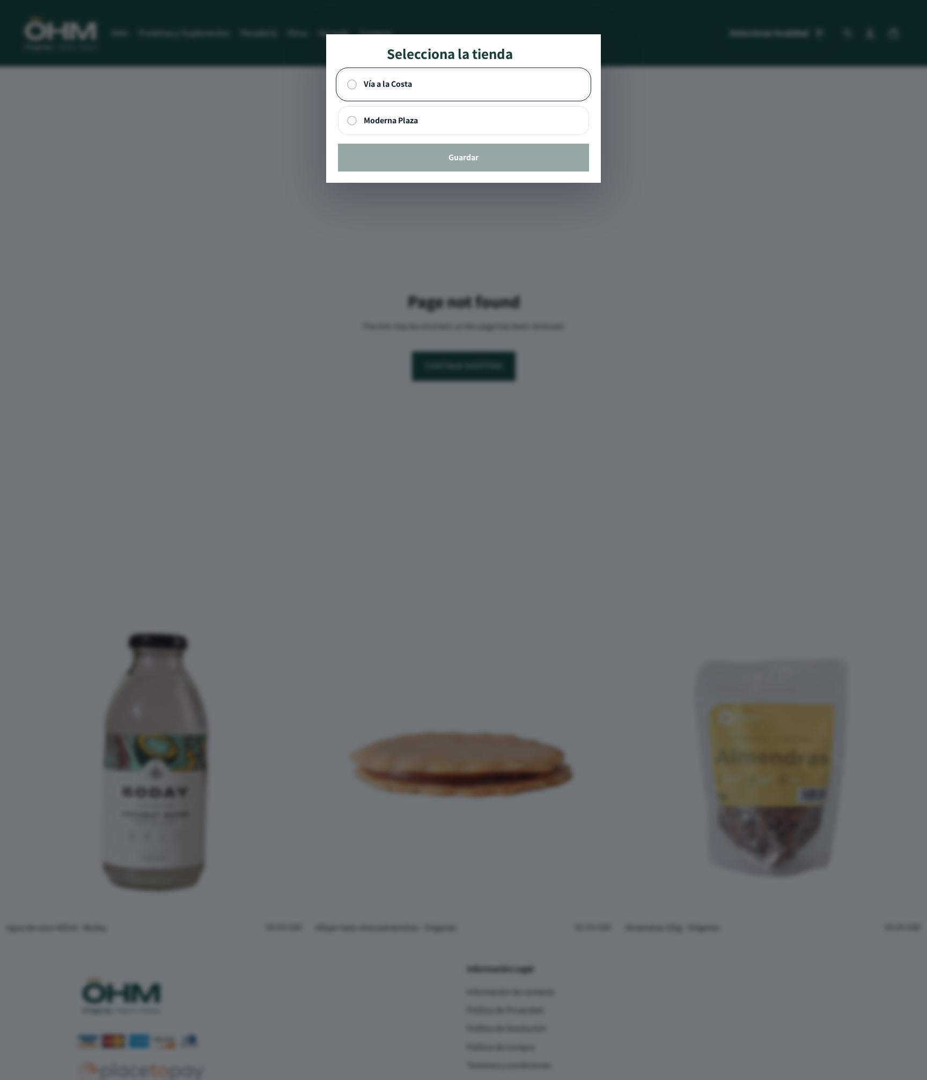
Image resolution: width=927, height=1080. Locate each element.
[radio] (464, 84)
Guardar (463, 157)
